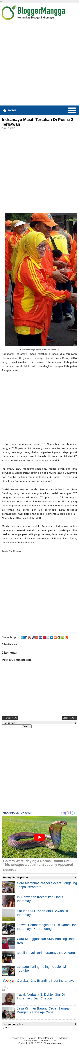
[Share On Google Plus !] (29, 637)
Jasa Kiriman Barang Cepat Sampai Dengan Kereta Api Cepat (43, 1010)
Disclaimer (62, 1038)
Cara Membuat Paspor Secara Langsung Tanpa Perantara (47, 885)
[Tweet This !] (22, 637)
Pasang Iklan (18, 1038)
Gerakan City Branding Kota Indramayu (46, 980)
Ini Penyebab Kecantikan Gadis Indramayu (40, 899)
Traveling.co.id (48, 1040)
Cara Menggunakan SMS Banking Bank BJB (46, 941)
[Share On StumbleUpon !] (36, 637)
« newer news (10, 718)
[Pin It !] (44, 637)
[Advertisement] (39, 64)
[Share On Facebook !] (25, 637)
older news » (69, 718)
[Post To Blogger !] (55, 637)
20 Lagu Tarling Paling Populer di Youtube (41, 968)
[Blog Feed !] (66, 637)
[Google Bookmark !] (59, 637)
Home (12, 110)
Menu (72, 110)
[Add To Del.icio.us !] (33, 637)
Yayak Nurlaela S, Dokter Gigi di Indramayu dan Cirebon (41, 996)
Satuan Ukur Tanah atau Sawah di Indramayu (42, 913)
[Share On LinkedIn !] (51, 637)
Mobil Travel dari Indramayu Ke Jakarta (46, 953)
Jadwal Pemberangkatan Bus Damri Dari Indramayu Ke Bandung (47, 927)
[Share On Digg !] (40, 637)
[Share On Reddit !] (47, 637)
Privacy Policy (30, 1040)
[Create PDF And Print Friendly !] (62, 637)
